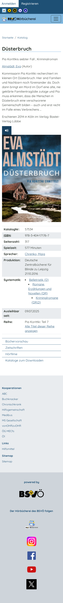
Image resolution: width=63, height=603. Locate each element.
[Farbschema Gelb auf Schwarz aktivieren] (15, 11)
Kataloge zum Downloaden (24, 360)
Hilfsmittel (8, 449)
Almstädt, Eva (11, 66)
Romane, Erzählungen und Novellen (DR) (39, 288)
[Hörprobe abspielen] (6, 130)
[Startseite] (21, 19)
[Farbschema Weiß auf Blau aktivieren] (26, 11)
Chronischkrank (11, 404)
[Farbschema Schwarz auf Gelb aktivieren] (9, 11)
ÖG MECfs (8, 431)
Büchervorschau (16, 341)
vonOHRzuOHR (11, 425)
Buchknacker (10, 399)
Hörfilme (11, 354)
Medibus (7, 415)
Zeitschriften (14, 348)
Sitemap (7, 461)
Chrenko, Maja (35, 254)
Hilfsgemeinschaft (13, 409)
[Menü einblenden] (56, 19)
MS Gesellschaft (12, 420)
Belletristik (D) (39, 280)
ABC (4, 393)
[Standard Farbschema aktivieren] (4, 11)
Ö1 (3, 436)
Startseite (7, 37)
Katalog (22, 37)
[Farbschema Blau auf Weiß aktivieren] (20, 11)
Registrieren (29, 4)
